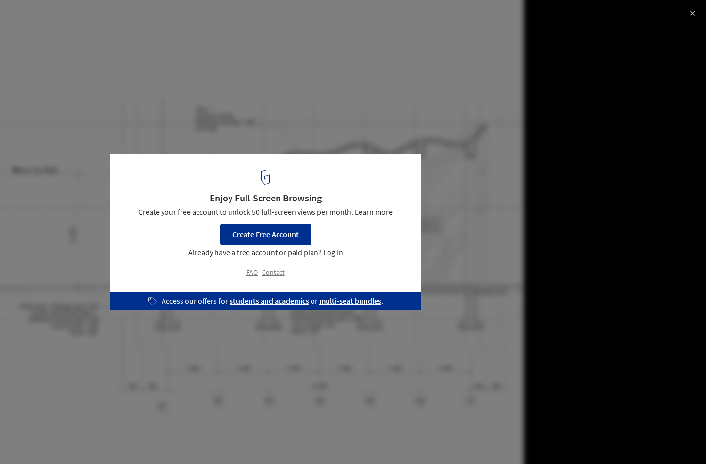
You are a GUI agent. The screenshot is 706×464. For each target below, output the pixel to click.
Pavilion (28, 439)
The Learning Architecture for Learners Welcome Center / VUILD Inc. (146, 26)
